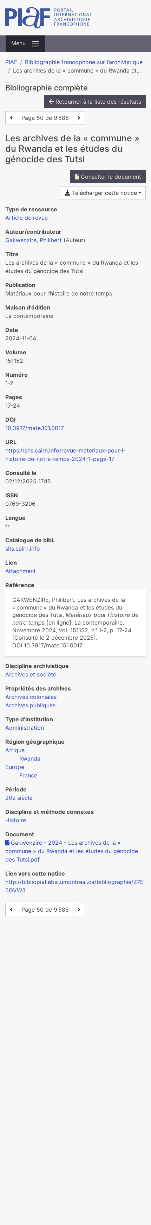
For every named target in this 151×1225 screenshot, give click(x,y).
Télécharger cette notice (103, 192)
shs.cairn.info (22, 548)
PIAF (11, 62)
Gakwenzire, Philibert (33, 240)
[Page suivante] (79, 117)
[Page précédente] (11, 117)
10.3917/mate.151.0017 (34, 427)
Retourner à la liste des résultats (97, 101)
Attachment (20, 570)
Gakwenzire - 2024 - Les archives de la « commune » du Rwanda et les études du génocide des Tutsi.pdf (71, 851)
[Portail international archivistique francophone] (75, 17)
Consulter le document (110, 176)
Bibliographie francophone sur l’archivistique (84, 62)
